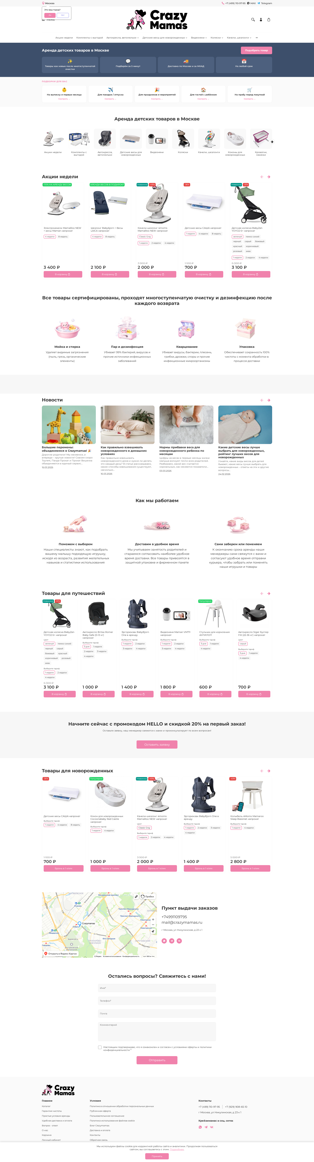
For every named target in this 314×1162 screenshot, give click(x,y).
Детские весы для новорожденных (164, 37)
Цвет (46, 640)
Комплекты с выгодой (89, 37)
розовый (237, 251)
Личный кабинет (51, 1140)
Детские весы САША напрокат (203, 227)
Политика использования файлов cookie (112, 1120)
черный (237, 241)
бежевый (259, 241)
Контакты (95, 1135)
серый (248, 241)
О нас (45, 1130)
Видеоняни (198, 37)
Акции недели (64, 37)
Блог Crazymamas (99, 1125)
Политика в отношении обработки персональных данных (122, 1106)
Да (50, 15)
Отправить (157, 1060)
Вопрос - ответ (50, 1125)
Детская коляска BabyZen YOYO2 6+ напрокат (247, 229)
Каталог (46, 1106)
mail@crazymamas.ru (182, 922)
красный (237, 246)
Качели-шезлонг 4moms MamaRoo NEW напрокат (153, 229)
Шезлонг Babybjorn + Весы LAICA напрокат (107, 229)
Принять (157, 1156)
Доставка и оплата (100, 1130)
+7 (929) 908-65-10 (236, 1106)
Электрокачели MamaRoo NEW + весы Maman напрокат (62, 229)
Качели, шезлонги (238, 37)
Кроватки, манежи (261, 153)
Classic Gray (145, 236)
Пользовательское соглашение (107, 1116)
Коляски (216, 37)
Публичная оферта (100, 1111)
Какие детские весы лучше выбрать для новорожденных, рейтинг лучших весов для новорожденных (241, 452)
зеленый (237, 236)
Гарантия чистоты (52, 1111)
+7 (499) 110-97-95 (209, 1106)
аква (248, 251)
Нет (62, 15)
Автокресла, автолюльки (121, 37)
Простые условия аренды (56, 1116)
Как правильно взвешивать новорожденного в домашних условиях (124, 450)
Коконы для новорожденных (235, 153)
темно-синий (252, 236)
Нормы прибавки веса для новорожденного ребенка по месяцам (181, 450)
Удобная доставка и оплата (57, 1120)
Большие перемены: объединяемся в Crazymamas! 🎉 (66, 449)
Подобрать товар (256, 50)
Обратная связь (98, 1140)
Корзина (47, 1135)
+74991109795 (174, 917)
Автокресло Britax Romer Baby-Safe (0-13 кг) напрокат (98, 635)
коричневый (252, 246)
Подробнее (177, 1149)
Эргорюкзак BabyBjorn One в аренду (135, 633)
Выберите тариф (52, 669)
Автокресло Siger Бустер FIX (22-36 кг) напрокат (253, 633)
